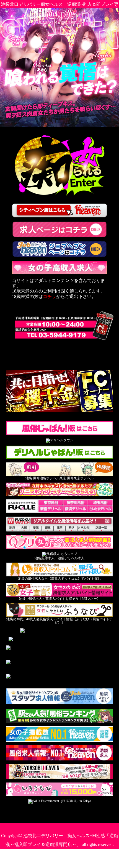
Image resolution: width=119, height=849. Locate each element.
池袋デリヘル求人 (71, 558)
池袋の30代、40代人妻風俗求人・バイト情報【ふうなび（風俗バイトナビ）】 (59, 620)
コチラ (49, 296)
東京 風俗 (67, 478)
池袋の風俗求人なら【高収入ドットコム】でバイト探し (59, 579)
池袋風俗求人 (45, 558)
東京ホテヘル (84, 478)
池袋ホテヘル (50, 478)
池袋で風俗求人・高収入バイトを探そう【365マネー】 (59, 599)
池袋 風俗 (32, 478)
